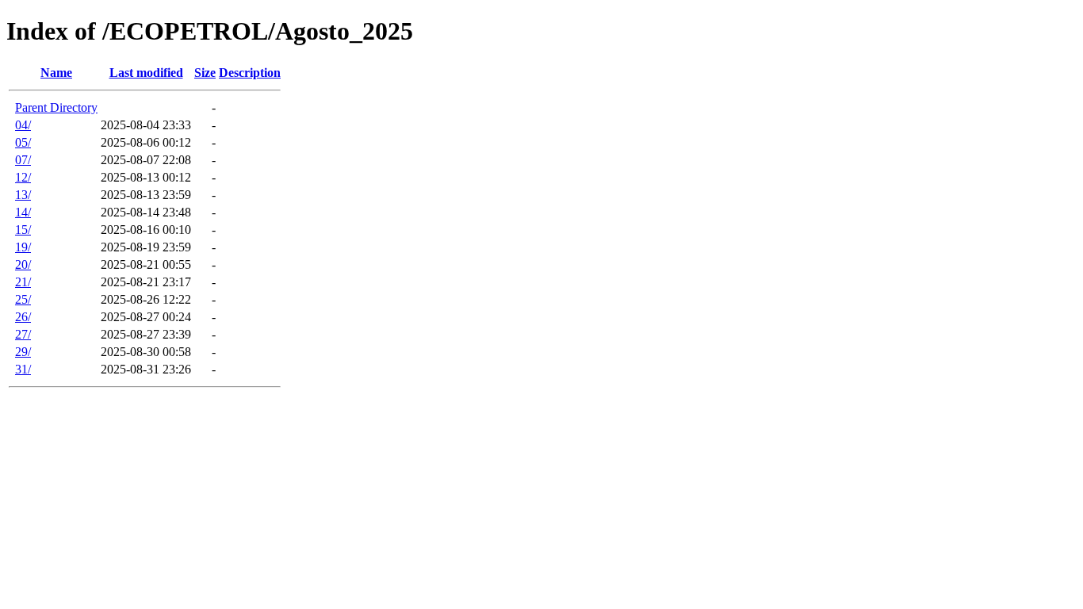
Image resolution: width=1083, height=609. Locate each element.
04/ (23, 125)
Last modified (146, 72)
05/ (23, 142)
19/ (23, 247)
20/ (23, 264)
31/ (23, 369)
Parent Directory (56, 107)
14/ (23, 212)
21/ (23, 282)
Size (205, 72)
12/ (23, 177)
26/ (23, 317)
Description (250, 72)
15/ (23, 229)
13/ (23, 194)
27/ (23, 334)
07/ (23, 160)
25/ (23, 299)
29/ (23, 351)
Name (56, 72)
